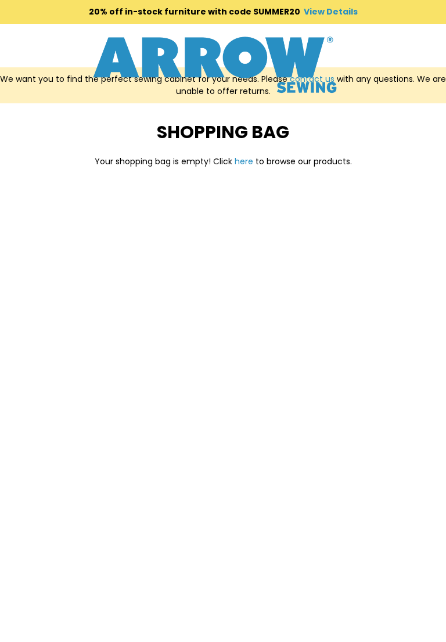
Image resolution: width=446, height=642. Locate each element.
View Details (331, 11)
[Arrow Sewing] (214, 64)
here (244, 161)
